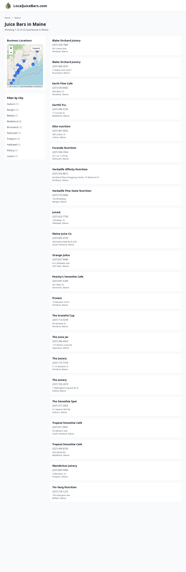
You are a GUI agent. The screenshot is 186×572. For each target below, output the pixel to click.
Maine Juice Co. (62, 233)
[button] (21, 67)
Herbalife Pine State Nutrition (71, 190)
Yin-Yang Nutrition (64, 487)
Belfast (12, 115)
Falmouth (14, 133)
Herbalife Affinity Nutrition (70, 169)
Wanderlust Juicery (64, 465)
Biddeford (14, 121)
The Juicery (59, 358)
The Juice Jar (60, 337)
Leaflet (14, 86)
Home (7, 17)
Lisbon (12, 156)
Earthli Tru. (59, 105)
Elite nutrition (61, 126)
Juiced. (56, 212)
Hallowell (13, 144)
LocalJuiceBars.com (30, 5)
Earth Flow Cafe (62, 83)
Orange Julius (61, 255)
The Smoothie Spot (64, 401)
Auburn (13, 104)
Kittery (12, 150)
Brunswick (14, 127)
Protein (57, 298)
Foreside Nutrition (64, 148)
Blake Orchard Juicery (66, 40)
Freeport (13, 138)
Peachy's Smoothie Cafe (67, 276)
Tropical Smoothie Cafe (67, 423)
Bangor (12, 109)
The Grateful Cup (63, 315)
